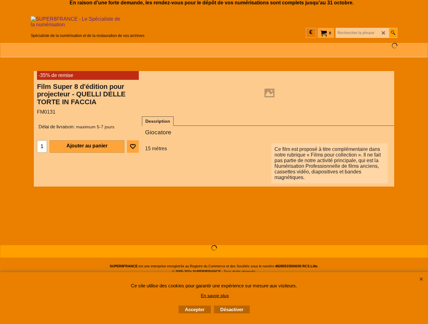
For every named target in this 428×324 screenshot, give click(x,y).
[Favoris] (133, 146)
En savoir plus (215, 295)
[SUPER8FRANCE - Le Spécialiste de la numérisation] (87, 24)
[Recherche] (393, 33)
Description (157, 121)
